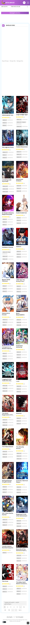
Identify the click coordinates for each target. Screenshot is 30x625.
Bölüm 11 (19, 492)
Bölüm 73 (5, 519)
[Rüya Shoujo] (8, 2)
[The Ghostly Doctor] (22, 437)
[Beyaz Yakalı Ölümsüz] (8, 270)
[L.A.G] (22, 371)
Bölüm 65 (5, 388)
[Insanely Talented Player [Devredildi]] (22, 470)
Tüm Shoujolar (15, 6)
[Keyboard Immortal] (22, 336)
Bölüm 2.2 (5, 319)
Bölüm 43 (5, 259)
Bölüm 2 (5, 122)
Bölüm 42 (19, 119)
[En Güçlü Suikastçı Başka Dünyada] (8, 203)
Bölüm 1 (4, 125)
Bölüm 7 (5, 155)
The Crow (5, 581)
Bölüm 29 (19, 456)
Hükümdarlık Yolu (7, 115)
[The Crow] (8, 572)
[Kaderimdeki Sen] (22, 203)
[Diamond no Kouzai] (8, 303)
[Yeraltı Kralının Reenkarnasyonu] (8, 537)
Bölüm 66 (5, 385)
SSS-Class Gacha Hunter (7, 514)
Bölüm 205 (5, 191)
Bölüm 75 (19, 157)
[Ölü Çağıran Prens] (8, 137)
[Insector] (22, 403)
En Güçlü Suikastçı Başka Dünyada (8, 213)
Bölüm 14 (5, 454)
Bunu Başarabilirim (20, 314)
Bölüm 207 (5, 186)
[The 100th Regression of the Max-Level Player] (8, 403)
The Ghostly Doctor (20, 447)
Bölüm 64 (5, 391)
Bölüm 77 (19, 151)
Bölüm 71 (5, 525)
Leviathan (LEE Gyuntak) (6, 180)
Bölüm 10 (19, 386)
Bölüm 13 (5, 457)
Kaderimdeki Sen (21, 213)
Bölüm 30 (19, 453)
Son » (20, 610)
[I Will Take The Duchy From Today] (22, 270)
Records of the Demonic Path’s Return (21, 550)
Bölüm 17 (19, 188)
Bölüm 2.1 (5, 322)
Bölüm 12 (19, 489)
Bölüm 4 (19, 256)
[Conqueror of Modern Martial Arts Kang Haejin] (8, 337)
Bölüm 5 (19, 223)
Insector (19, 413)
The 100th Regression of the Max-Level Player (7, 414)
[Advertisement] (15, 44)
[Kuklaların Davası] (8, 236)
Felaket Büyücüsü (22, 147)
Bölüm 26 (5, 422)
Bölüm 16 (19, 191)
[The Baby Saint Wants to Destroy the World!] (22, 572)
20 (5, 610)
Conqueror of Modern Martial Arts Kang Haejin (7, 348)
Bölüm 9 (5, 219)
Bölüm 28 (19, 458)
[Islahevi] (22, 236)
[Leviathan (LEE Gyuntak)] (8, 169)
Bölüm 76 (19, 154)
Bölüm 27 (5, 419)
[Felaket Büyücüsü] (22, 137)
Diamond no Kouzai (6, 314)
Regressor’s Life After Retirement (21, 515)
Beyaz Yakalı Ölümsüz (6, 280)
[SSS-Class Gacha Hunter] (8, 503)
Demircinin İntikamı (19, 180)
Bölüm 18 (19, 185)
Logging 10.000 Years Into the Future (7, 380)
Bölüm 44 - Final (6, 252)
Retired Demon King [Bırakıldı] (7, 481)
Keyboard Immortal (19, 346)
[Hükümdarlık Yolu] (8, 104)
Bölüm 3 (5, 120)
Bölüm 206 (5, 189)
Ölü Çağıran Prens (8, 147)
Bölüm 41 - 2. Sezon (21, 122)
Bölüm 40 (19, 126)
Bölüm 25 (5, 425)
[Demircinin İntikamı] (22, 169)
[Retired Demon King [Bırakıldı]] (8, 470)
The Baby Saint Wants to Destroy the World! (22, 583)
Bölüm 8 (5, 222)
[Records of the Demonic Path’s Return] (22, 538)
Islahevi (18, 246)
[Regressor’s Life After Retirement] (22, 504)
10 (24, 607)
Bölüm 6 (5, 157)
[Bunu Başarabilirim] (22, 303)
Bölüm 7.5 (5, 152)
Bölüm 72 (5, 522)
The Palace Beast (7, 447)
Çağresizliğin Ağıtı (22, 115)
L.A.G (17, 381)
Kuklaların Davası (7, 247)
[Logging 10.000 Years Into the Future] (8, 370)
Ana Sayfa (4, 6)
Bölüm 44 (5, 256)
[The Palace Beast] (8, 436)
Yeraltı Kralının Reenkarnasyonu (7, 547)
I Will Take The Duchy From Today (20, 281)
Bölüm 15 (19, 325)
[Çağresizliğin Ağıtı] (22, 104)
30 (9, 610)
